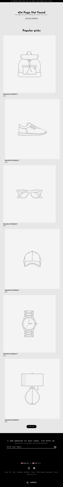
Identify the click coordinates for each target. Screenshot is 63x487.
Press (33, 472)
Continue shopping (31, 18)
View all (31, 426)
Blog (6, 472)
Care (14, 472)
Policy (56, 472)
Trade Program (40, 472)
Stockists (27, 472)
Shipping (19, 472)
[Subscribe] (55, 446)
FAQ (10, 472)
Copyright (49, 472)
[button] (26, 463)
